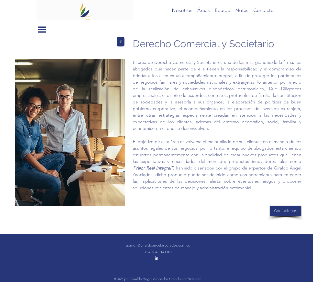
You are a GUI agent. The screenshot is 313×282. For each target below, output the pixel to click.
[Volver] (120, 41)
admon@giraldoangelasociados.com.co (158, 245)
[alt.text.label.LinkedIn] (156, 258)
